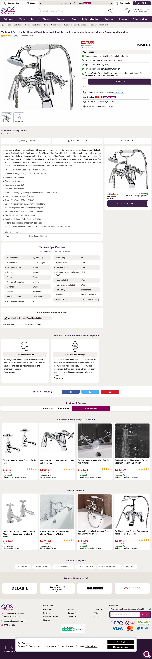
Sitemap (46, 620)
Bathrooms (8, 19)
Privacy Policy (73, 613)
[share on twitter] (90, 392)
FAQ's (96, 613)
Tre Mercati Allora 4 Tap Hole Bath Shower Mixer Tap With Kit (54, 532)
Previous (40, 3)
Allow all (121, 642)
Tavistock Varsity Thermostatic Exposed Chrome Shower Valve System (132, 461)
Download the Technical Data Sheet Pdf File (25, 318)
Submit (144, 614)
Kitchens (123, 19)
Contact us (98, 609)
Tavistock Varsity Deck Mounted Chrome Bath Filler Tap (57, 461)
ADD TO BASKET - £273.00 (119, 82)
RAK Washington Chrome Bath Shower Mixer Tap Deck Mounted (131, 532)
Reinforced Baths (42, 567)
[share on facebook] (71, 392)
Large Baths (129, 567)
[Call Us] (127, 10)
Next (111, 3)
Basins (34, 19)
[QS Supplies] (8, 10)
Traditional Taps (34, 325)
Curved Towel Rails (85, 567)
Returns (97, 617)
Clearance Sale (13, 3)
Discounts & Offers (50, 617)
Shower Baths (23, 567)
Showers (46, 19)
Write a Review (91, 408)
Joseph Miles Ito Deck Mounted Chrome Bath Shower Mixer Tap (95, 532)
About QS (47, 609)
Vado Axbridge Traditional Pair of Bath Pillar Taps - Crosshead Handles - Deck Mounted (18, 534)
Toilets (22, 19)
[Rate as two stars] (59, 408)
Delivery (71, 609)
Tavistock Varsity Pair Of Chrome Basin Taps (19, 461)
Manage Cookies (120, 647)
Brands (32, 3)
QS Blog (46, 613)
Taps (74, 19)
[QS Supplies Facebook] (5, 647)
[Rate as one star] (58, 408)
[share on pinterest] (110, 392)
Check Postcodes (108, 97)
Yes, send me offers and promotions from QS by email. (131, 609)
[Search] (110, 11)
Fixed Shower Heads (63, 567)
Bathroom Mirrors (140, 19)
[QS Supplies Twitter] (11, 647)
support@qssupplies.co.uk (14, 621)
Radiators (109, 19)
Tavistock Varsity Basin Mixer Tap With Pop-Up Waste (94, 461)
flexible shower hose (44, 156)
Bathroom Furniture (90, 19)
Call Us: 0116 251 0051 (140, 9)
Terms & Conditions (76, 617)
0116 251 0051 (10, 625)
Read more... (9, 372)
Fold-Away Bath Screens (109, 567)
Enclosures (61, 19)
